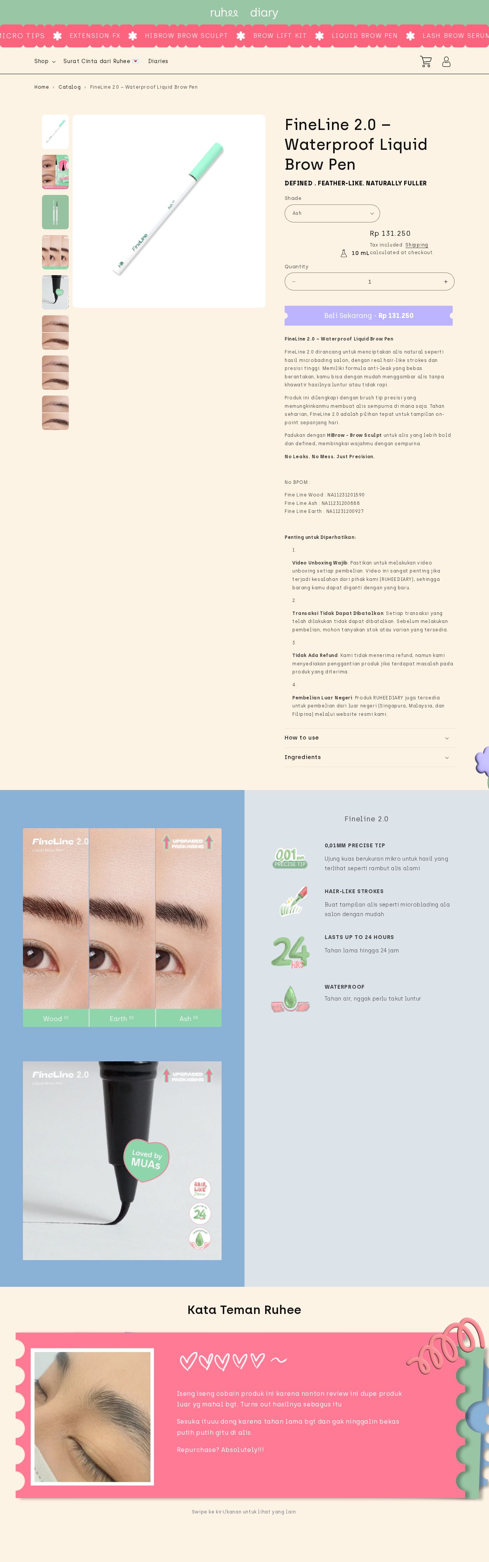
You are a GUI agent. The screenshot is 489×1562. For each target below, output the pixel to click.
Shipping (416, 245)
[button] (44, 62)
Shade (293, 198)
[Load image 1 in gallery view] (55, 132)
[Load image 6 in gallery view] (55, 332)
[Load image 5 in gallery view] (55, 292)
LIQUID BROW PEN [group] (294, 35)
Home (41, 87)
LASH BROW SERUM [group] (386, 35)
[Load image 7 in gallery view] (55, 372)
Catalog (69, 87)
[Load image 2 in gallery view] (55, 172)
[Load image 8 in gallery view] (55, 413)
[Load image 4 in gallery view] (55, 252)
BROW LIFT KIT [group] (210, 35)
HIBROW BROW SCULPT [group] (117, 35)
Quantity (296, 266)
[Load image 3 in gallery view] (55, 212)
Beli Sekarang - (369, 315)
